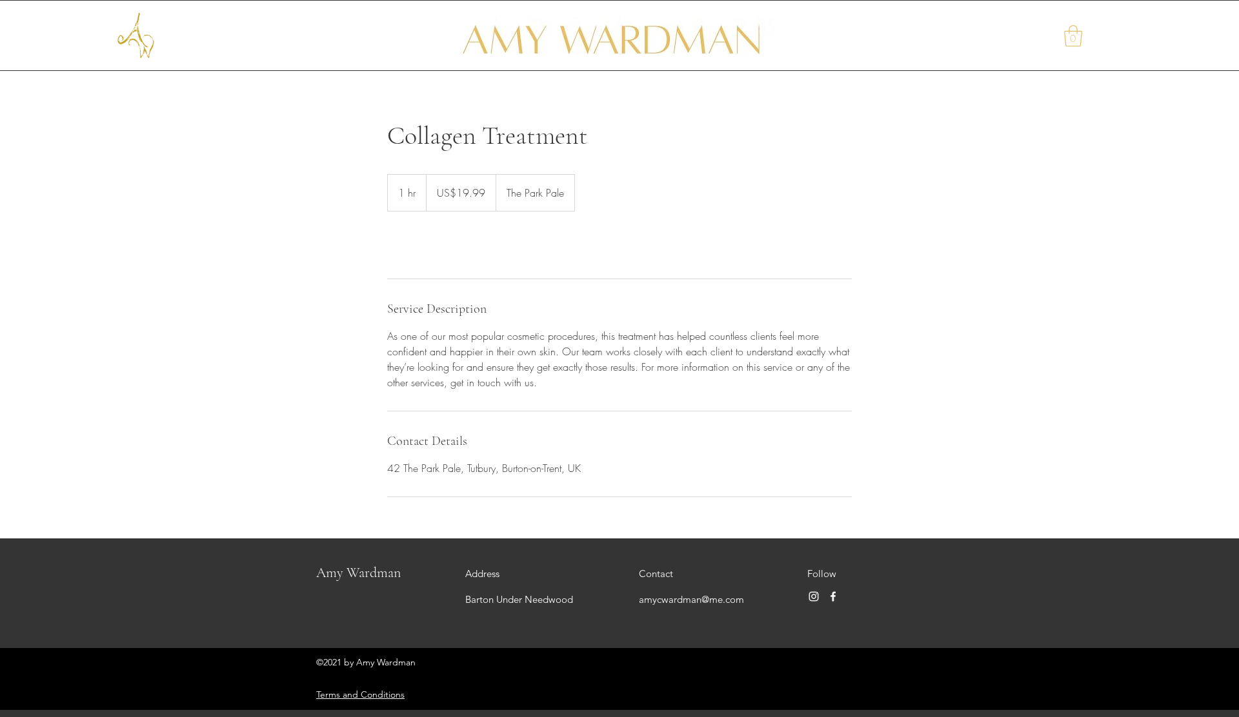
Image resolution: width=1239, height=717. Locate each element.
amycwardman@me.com (691, 599)
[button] (1073, 35)
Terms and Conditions (360, 694)
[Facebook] (833, 596)
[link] (429, 245)
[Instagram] (813, 596)
